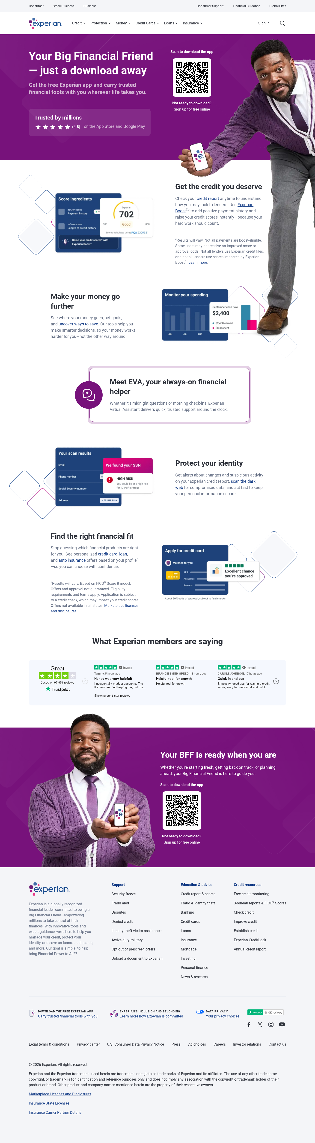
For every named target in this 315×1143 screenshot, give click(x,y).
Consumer (36, 6)
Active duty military (127, 940)
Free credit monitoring (251, 894)
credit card (107, 554)
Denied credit (122, 921)
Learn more (197, 262)
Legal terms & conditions (49, 1044)
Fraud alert (120, 903)
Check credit (244, 912)
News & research (194, 977)
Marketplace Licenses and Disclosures (60, 1094)
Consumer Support (210, 6)
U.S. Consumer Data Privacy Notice (135, 1044)
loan (123, 554)
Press (176, 1044)
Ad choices (197, 1044)
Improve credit (245, 921)
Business (89, 6)
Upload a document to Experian (137, 958)
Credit (77, 23)
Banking (187, 912)
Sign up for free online (192, 109)
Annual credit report (250, 949)
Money (121, 23)
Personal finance (194, 967)
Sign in (264, 23)
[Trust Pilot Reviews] (265, 1012)
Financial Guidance (246, 6)
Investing (188, 958)
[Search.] (282, 23)
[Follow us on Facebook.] (249, 1025)
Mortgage (188, 949)
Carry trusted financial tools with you (68, 1016)
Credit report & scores (198, 894)
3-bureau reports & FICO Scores (260, 903)
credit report (208, 198)
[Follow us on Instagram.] (271, 1025)
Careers (220, 1044)
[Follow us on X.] (260, 1025)
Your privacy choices (222, 1016)
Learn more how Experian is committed (151, 1016)
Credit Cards (145, 23)
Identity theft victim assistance (136, 931)
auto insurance (72, 560)
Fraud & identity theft (198, 903)
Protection (98, 23)
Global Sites (277, 6)
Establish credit (246, 931)
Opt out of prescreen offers (133, 949)
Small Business (63, 6)
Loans (169, 23)
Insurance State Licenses (49, 1103)
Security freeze (124, 894)
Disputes (119, 912)
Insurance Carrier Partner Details (55, 1112)
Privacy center (88, 1044)
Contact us (277, 1044)
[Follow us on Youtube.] (282, 1025)
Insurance (191, 23)
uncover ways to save (78, 324)
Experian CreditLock (250, 940)
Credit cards (190, 921)
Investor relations (247, 1044)
